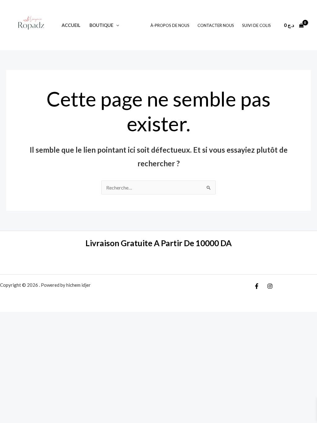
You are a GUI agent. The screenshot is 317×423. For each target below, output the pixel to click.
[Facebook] (256, 286)
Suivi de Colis (256, 25)
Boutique (101, 25)
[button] (116, 25)
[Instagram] (270, 286)
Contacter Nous (216, 25)
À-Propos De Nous (169, 25)
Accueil (71, 25)
